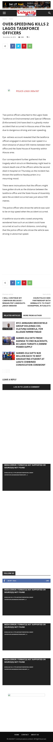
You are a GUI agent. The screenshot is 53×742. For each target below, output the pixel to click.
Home (4, 19)
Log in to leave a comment (27, 387)
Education (7, 359)
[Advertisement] (26, 70)
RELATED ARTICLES (12, 315)
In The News (7, 329)
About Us (35, 735)
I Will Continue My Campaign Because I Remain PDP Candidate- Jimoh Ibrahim (14, 302)
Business (6, 344)
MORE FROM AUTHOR (32, 315)
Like (47, 581)
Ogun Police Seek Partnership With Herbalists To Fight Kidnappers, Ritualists (39, 302)
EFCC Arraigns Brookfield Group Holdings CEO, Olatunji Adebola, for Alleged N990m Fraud (31, 327)
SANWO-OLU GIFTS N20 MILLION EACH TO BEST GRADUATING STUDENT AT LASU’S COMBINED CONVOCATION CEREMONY (30, 359)
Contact (25, 735)
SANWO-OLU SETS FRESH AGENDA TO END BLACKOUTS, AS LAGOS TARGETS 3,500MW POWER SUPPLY (32, 342)
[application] (26, 477)
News (11, 19)
